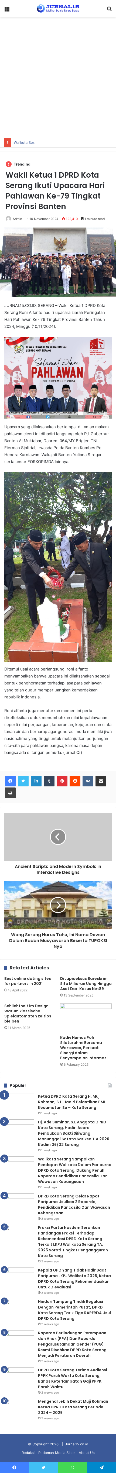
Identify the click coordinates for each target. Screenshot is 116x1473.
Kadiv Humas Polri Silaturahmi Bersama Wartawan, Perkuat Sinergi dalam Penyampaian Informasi (84, 1048)
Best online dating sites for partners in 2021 (27, 981)
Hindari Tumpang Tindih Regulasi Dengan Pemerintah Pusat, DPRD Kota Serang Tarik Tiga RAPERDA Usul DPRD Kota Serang (74, 1310)
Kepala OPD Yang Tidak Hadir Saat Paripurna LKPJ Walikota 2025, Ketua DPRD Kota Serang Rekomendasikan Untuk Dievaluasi (74, 1278)
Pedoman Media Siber (56, 1452)
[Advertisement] (58, 77)
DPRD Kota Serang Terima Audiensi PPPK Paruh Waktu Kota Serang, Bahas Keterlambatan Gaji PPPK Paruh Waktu (72, 1378)
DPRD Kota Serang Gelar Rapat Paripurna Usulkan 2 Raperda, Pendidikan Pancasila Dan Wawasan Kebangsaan (74, 1204)
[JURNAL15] (58, 8)
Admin (17, 219)
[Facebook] (10, 781)
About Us (87, 1452)
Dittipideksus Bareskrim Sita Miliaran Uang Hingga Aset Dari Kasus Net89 (86, 983)
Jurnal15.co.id (76, 1444)
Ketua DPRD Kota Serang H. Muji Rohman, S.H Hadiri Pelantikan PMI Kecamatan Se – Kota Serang (71, 1102)
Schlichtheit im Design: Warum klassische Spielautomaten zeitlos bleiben (27, 1013)
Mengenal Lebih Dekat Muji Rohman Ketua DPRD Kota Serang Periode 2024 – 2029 (73, 1407)
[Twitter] (23, 781)
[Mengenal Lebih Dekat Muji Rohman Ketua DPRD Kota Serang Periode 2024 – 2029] (19, 1409)
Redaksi (28, 1452)
